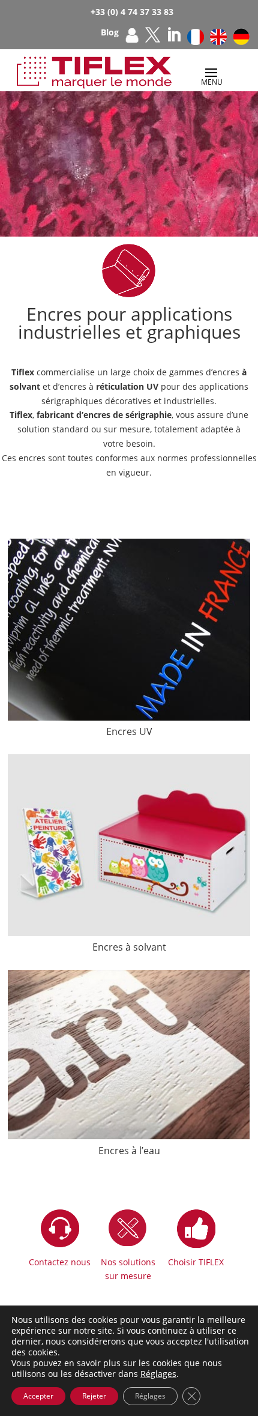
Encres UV (129, 731)
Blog (110, 33)
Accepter (38, 1396)
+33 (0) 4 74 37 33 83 (132, 11)
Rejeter (94, 1396)
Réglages (158, 1374)
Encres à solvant (129, 947)
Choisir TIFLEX (196, 1262)
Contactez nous (60, 1262)
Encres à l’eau (129, 1150)
